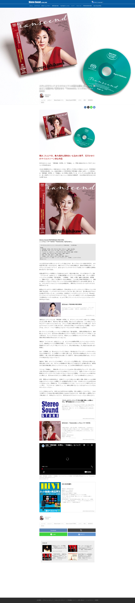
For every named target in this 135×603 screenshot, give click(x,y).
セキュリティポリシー (60, 600)
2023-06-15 (47, 95)
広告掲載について (72, 600)
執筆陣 (96, 600)
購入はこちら (43, 259)
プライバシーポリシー (48, 600)
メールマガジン (89, 600)
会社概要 (39, 600)
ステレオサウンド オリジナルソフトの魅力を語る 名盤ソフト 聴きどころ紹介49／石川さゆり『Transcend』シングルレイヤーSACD (67, 88)
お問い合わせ (81, 600)
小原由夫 (47, 96)
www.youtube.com (43, 478)
